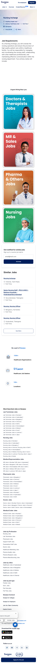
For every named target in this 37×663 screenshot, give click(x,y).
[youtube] (12, 648)
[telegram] (17, 648)
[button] (32, 2)
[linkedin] (22, 648)
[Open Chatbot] (15, 624)
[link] (4, 2)
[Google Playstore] (7, 632)
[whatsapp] (7, 648)
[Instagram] (27, 648)
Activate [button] (18, 261)
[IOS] (7, 637)
